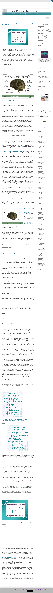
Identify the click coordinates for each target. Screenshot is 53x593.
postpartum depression (44, 36)
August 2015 (40, 148)
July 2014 (39, 164)
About (7, 6)
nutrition (29, 66)
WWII (29, 245)
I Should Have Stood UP (8, 253)
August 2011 (40, 207)
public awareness (17, 244)
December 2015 (40, 145)
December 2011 (40, 202)
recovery (48, 41)
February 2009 (40, 243)
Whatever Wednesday (46, 44)
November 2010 (40, 218)
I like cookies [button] (30, 591)
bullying (24, 384)
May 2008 (39, 254)
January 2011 (40, 215)
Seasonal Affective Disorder (13, 578)
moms (39, 30)
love (45, 28)
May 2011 (39, 210)
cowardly (26, 384)
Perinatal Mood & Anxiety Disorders (44, 33)
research (40, 41)
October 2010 (40, 219)
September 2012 (40, 191)
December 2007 (40, 260)
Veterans (25, 245)
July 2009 (39, 237)
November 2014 (40, 159)
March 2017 (40, 133)
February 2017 (40, 135)
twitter (20, 492)
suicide (43, 42)
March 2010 (40, 228)
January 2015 (40, 157)
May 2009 (39, 239)
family (39, 27)
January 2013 (40, 186)
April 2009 (39, 240)
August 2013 (40, 178)
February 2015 (40, 156)
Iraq (5, 245)
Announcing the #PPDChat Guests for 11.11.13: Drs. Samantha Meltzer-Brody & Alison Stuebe (16, 419)
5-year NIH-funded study (9, 465)
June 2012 (39, 194)
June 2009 (39, 238)
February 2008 (40, 258)
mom (48, 29)
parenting (46, 31)
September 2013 (40, 177)
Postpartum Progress (47, 40)
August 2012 (40, 192)
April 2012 (39, 197)
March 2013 (40, 183)
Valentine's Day (40, 44)
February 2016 (40, 142)
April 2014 (39, 168)
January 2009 (40, 244)
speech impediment (8, 385)
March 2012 (40, 198)
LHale (10, 247)
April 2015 (39, 153)
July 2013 (39, 179)
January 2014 (40, 172)
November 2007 (40, 261)
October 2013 (40, 176)
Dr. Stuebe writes (10, 460)
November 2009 (40, 232)
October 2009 (40, 233)
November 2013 (40, 174)
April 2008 (39, 255)
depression (46, 26)
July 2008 (39, 251)
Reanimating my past (41, 86)
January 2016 (40, 143)
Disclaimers (21, 6)
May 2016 (39, 138)
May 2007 (39, 269)
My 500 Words (41, 31)
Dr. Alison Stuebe (24, 486)
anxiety (41, 26)
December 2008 (40, 245)
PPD (11, 245)
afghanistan (31, 244)
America (3, 245)
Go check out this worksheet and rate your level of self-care (12, 557)
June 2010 (39, 224)
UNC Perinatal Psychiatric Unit (26, 492)
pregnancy (45, 41)
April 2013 (39, 182)
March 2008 (40, 256)
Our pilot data (22, 466)
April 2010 (39, 227)
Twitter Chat (23, 578)
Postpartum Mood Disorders (43, 39)
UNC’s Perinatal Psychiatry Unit (13, 456)
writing (39, 45)
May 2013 (39, 181)
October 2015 (40, 147)
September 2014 (40, 162)
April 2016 (39, 140)
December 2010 (40, 217)
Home (3, 6)
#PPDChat (11, 66)
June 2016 (39, 137)
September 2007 (40, 264)
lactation (31, 491)
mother (41, 30)
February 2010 (40, 229)
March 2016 (40, 141)
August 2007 (40, 265)
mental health (25, 66)
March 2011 (40, 213)
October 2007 (40, 263)
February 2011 (40, 214)
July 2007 (39, 266)
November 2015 (40, 146)
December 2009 (40, 230)
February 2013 (40, 184)
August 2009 (40, 235)
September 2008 (40, 249)
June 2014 (39, 166)
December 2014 (40, 158)
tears (24, 244)
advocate (11, 244)
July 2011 (39, 208)
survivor (21, 244)
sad (8, 578)
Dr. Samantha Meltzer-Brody (15, 486)
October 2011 (40, 204)
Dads (43, 26)
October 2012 (40, 189)
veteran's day (21, 245)
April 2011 (39, 212)
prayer (41, 41)
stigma (39, 42)
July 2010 (39, 223)
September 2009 (40, 234)
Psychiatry (17, 492)
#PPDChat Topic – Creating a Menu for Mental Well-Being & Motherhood (17, 23)
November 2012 (40, 188)
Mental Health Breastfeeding (6, 492)
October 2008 (40, 248)
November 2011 (40, 203)
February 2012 (40, 199)
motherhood (47, 30)
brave (21, 384)
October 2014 (40, 161)
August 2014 (40, 163)
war (28, 245)
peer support (13, 492)
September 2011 (40, 205)
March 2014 (40, 169)
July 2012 (39, 193)
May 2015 (39, 152)
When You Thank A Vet (8, 100)
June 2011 (39, 209)
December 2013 (40, 173)
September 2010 (40, 220)
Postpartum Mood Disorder (44, 37)
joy (45, 27)
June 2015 (39, 151)
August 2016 (40, 136)
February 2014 (40, 171)
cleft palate (15, 384)
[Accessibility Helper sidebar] (52, 1)
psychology (14, 245)
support (45, 42)
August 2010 (40, 222)
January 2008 (40, 259)
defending (30, 384)
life (13, 244)
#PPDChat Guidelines (14, 6)
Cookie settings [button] (23, 591)
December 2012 (40, 187)
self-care (19, 578)
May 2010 (39, 225)
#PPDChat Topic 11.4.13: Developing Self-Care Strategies (17, 522)
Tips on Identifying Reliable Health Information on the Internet (44, 74)
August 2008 (40, 250)
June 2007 (39, 268)
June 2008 (39, 253)
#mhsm (18, 66)
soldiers (18, 245)
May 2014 (39, 167)
